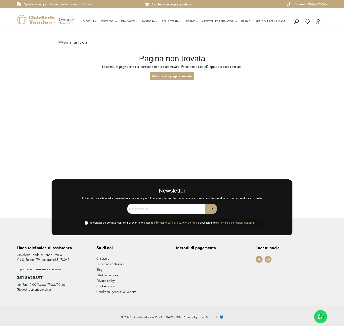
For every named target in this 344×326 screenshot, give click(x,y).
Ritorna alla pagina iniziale (172, 76)
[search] (296, 21)
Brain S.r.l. (205, 317)
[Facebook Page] (259, 259)
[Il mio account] (318, 21)
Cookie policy (105, 286)
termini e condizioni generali (237, 223)
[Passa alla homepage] (37, 19)
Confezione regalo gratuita (171, 4)
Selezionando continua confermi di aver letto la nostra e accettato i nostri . (172, 223)
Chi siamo (102, 258)
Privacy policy (105, 280)
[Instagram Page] (268, 259)
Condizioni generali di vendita (116, 292)
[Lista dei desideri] (307, 21)
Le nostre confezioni (110, 264)
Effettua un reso (107, 275)
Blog (99, 269)
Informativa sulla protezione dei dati (175, 223)
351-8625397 (317, 4)
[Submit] (211, 209)
